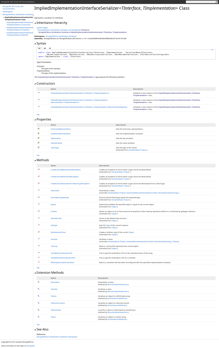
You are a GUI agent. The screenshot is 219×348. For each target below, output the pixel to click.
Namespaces (8, 11)
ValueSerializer (56, 143)
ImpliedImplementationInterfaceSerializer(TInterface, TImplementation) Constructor (20, 23)
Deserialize (55, 190)
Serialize (54, 239)
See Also (42, 329)
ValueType (55, 147)
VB (45, 48)
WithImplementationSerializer (62, 262)
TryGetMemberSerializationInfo (63, 258)
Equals (53, 204)
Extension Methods (50, 272)
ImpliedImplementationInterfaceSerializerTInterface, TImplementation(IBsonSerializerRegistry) (89, 107)
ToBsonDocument (58, 303)
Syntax (41, 43)
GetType (54, 225)
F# (50, 48)
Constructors (45, 83)
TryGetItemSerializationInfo (61, 253)
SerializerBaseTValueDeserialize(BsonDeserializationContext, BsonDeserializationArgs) (143, 193)
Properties (43, 119)
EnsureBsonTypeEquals (60, 197)
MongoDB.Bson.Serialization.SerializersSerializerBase (59, 30)
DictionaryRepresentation (61, 129)
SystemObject (42, 27)
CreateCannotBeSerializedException (65, 176)
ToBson (54, 296)
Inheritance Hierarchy (51, 23)
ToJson (53, 317)
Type (108, 225)
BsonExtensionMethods (117, 298)
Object (114, 207)
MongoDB (30, 346)
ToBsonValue (56, 310)
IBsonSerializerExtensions (118, 284)
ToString (54, 246)
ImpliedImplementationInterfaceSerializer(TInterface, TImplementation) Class (19, 18)
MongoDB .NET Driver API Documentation (13, 7)
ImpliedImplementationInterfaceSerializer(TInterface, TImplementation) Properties (20, 28)
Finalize (54, 211)
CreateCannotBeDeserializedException (66, 169)
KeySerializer (56, 138)
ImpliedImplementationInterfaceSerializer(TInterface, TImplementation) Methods (20, 33)
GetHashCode (56, 218)
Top (38, 114)
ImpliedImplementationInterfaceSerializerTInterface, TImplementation (80, 93)
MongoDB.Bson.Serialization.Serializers (18, 14)
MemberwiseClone (58, 232)
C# (39, 48)
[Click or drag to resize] (33, 15)
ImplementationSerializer (61, 133)
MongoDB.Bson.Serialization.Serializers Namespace (57, 337)
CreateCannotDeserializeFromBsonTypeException (70, 183)
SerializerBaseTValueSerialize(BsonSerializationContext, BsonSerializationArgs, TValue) (143, 241)
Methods (42, 160)
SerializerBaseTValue (137, 150)
